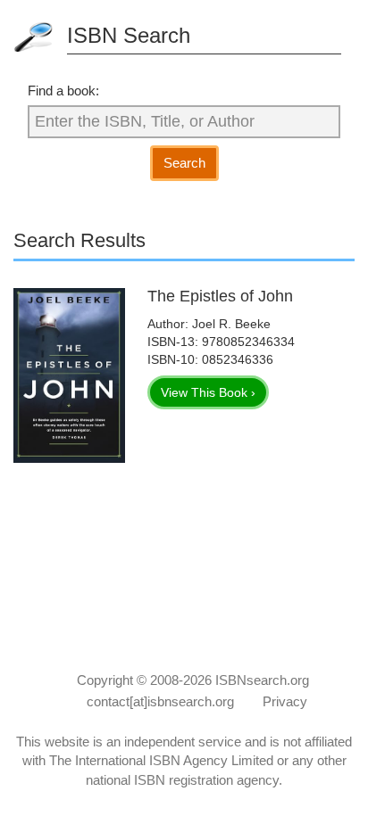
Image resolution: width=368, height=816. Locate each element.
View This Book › (208, 392)
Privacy (285, 701)
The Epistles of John (220, 296)
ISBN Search (128, 35)
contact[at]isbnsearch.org (160, 701)
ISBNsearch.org (262, 680)
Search (184, 162)
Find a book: (63, 90)
